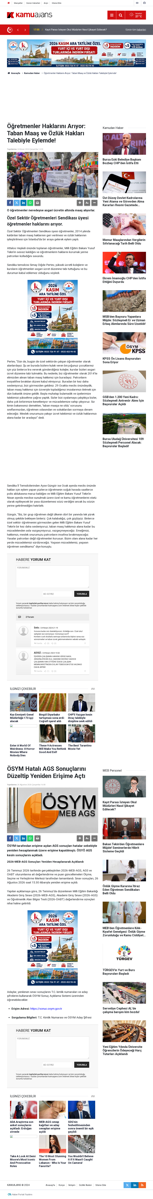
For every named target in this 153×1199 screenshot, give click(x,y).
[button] (80, 203)
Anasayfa (15, 73)
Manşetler (18, 3)
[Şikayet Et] (85, 643)
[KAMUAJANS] (29, 14)
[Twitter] (17, 203)
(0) (48, 643)
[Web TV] (137, 2)
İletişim (71, 1185)
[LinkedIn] (23, 203)
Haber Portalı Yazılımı (22, 1194)
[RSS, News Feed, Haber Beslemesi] (142, 1185)
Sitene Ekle (56, 3)
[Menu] (111, 15)
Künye (62, 1185)
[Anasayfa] (8, 3)
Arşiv (46, 3)
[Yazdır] (37, 203)
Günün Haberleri (33, 3)
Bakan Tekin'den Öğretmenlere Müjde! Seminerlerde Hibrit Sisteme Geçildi (75, 29)
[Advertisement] (76, 100)
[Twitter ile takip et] (127, 1185)
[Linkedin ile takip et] (135, 1185)
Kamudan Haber (32, 73)
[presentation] (18, 30)
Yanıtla (39, 643)
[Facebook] (10, 203)
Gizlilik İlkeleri (85, 1185)
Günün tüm (136, 29)
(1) (48, 671)
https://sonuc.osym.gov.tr (46, 1008)
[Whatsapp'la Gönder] (30, 203)
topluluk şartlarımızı (39, 603)
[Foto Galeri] (144, 2)
